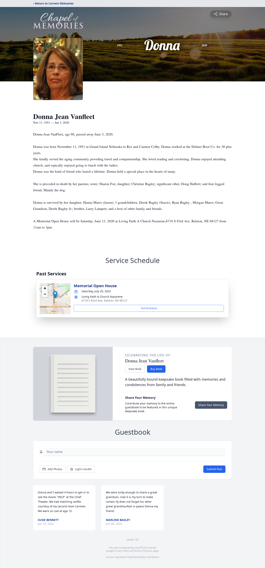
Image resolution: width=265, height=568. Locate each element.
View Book (134, 369)
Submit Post (214, 469)
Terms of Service (143, 550)
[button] (55, 295)
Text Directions (149, 308)
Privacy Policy (121, 550)
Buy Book (156, 369)
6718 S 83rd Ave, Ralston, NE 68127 (104, 300)
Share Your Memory (211, 405)
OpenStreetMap (136, 557)
